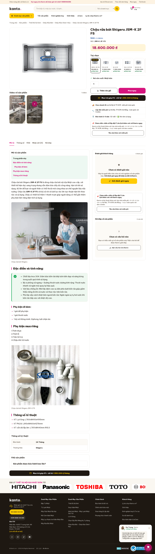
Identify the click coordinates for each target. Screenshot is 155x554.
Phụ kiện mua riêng (21, 171)
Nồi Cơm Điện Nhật (47, 515)
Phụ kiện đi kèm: (21, 167)
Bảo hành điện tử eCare (130, 519)
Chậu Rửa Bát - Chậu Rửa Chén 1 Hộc (57, 23)
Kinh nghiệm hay (57, 16)
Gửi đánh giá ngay (120, 181)
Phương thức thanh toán (103, 515)
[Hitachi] (24, 487)
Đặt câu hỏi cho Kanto (120, 248)
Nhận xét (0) (37, 143)
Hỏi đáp (48, 143)
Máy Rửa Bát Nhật (47, 523)
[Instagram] (17, 536)
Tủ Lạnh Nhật (45, 507)
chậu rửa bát (55, 182)
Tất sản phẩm (43, 16)
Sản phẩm (23, 23)
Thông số (20, 143)
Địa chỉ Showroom (106, 2)
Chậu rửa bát (17, 182)
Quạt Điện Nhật (73, 507)
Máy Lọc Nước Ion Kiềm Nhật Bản (52, 519)
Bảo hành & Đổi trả (101, 503)
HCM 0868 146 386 (17, 518)
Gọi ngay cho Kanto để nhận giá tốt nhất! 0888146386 (51, 2)
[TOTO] (118, 487)
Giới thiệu (70, 16)
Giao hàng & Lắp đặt (102, 511)
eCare (80, 16)
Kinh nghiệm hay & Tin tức (131, 511)
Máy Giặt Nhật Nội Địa (48, 511)
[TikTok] (23, 536)
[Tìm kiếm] (116, 8)
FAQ (28, 143)
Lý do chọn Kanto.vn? (93, 16)
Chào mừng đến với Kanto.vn (19, 2)
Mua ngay (133, 2)
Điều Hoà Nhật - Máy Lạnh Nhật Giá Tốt (79, 512)
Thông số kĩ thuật (20, 175)
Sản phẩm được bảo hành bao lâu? (29, 464)
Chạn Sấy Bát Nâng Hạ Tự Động (79, 520)
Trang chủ (13, 23)
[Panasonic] (56, 487)
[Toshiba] (89, 487)
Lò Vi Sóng (71, 516)
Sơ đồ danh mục (127, 515)
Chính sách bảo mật (102, 507)
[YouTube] (29, 536)
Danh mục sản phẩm (22, 16)
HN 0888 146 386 (17, 512)
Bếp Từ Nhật (45, 503)
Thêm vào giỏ (105, 91)
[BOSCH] (143, 487)
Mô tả (11, 143)
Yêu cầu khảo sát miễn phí (118, 133)
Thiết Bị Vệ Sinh (35, 23)
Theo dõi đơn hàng (121, 2)
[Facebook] (11, 536)
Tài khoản (142, 2)
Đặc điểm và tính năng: (22, 163)
